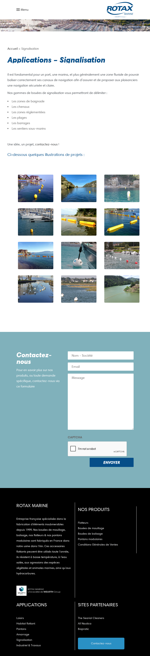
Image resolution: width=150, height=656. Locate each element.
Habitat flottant (25, 623)
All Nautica (84, 623)
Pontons (21, 629)
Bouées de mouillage (91, 528)
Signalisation (24, 640)
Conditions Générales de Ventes (98, 544)
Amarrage (22, 634)
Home (20, 25)
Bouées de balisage (90, 533)
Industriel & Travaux (28, 645)
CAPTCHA (75, 437)
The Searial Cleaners (91, 618)
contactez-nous (46, 144)
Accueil (12, 48)
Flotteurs (83, 522)
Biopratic (83, 629)
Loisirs (20, 618)
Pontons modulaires (90, 539)
